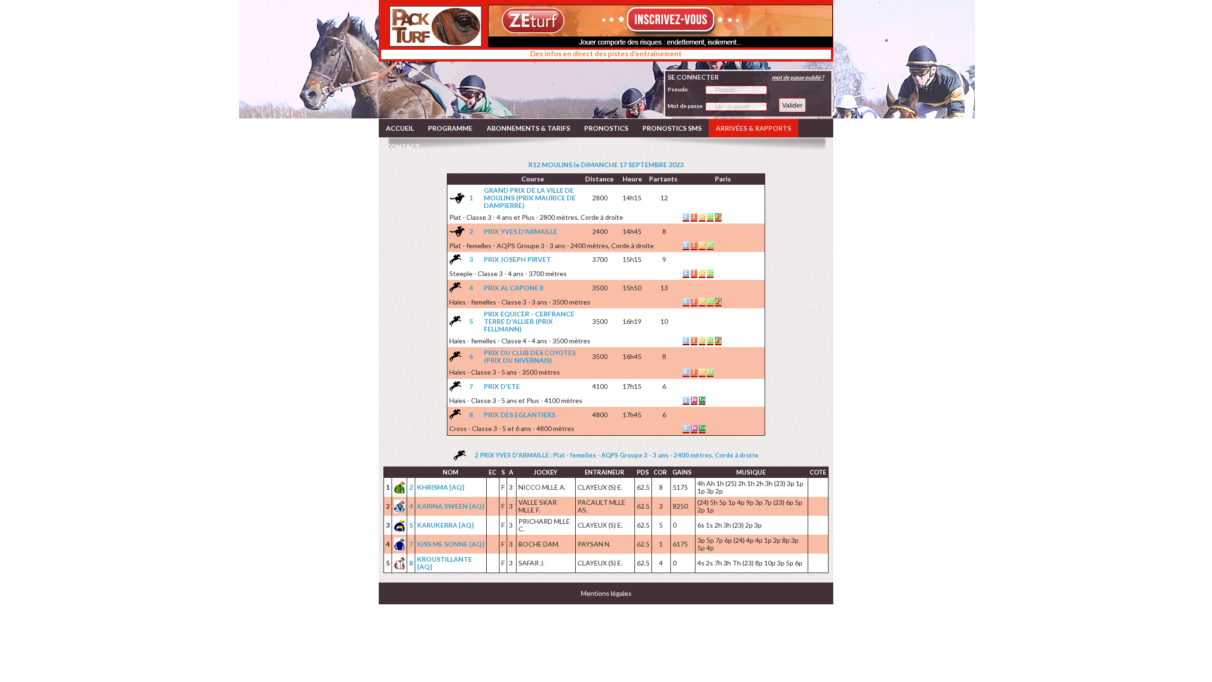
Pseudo (678, 89)
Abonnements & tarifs (528, 128)
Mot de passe (685, 105)
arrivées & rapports (753, 128)
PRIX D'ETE (502, 386)
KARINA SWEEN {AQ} (450, 506)
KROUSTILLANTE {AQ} (444, 563)
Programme (450, 128)
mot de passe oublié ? (798, 77)
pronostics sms (672, 128)
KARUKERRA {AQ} (445, 525)
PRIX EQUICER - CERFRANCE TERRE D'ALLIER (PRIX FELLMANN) (529, 321)
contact (403, 147)
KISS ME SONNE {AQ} (450, 544)
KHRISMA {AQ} (440, 487)
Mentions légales (606, 593)
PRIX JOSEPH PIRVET (517, 259)
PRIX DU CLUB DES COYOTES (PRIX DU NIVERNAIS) (530, 356)
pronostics (606, 128)
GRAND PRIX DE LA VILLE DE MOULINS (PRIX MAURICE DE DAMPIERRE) (530, 197)
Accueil (400, 128)
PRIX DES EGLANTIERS (519, 415)
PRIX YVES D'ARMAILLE (520, 231)
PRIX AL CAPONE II (514, 288)
